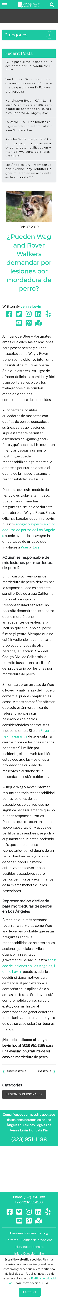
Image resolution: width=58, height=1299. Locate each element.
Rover (36, 547)
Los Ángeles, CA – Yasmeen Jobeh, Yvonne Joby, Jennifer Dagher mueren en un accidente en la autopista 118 (28, 171)
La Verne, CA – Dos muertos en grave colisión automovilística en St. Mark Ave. (28, 126)
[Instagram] (29, 314)
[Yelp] (48, 314)
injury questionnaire (29, 1247)
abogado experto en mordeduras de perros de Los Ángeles (28, 530)
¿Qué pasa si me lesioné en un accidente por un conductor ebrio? (28, 66)
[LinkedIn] (39, 314)
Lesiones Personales (24, 1094)
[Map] (39, 322)
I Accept (30, 1292)
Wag (24, 547)
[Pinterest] (29, 322)
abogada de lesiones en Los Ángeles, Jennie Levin (29, 966)
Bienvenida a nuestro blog (29, 1233)
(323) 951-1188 (29, 1139)
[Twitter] (19, 314)
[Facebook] (9, 314)
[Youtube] (19, 322)
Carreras (11, 1240)
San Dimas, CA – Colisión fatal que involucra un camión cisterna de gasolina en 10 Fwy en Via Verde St (28, 85)
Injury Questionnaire (29, 1253)
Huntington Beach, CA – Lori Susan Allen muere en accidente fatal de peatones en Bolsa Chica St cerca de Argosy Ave (28, 107)
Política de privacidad (37, 1240)
